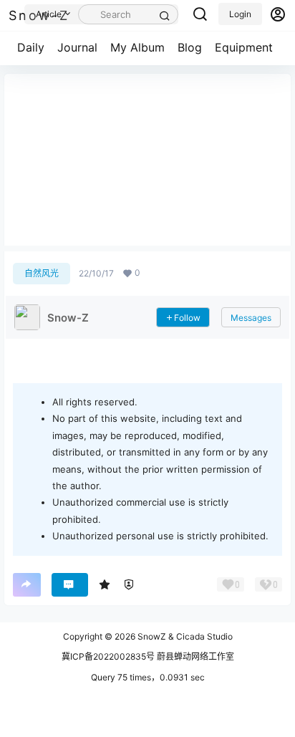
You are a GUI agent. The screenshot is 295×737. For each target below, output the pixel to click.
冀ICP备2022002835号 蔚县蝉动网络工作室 (148, 656)
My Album (137, 47)
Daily (30, 47)
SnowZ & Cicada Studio (184, 636)
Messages (251, 317)
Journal (77, 47)
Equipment (244, 47)
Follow (187, 317)
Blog (190, 47)
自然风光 (41, 273)
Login (240, 14)
